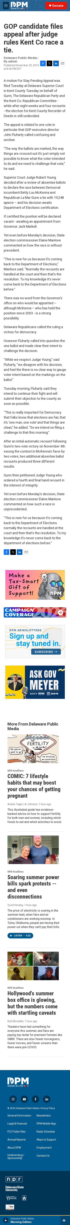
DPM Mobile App (46, 1123)
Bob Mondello (15, 1021)
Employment (44, 1147)
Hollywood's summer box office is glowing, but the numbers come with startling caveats (32, 1003)
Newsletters (44, 1115)
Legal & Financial (17, 1123)
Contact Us (43, 1155)
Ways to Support (46, 1139)
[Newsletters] (35, 641)
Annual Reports (16, 1139)
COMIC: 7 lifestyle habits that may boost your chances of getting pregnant (33, 786)
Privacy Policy (48, 1108)
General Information (19, 1115)
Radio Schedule (46, 1131)
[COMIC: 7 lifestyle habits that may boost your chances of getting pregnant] (33, 748)
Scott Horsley (15, 905)
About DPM (14, 1147)
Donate (57, 5)
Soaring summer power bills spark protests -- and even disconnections (33, 887)
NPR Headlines (15, 770)
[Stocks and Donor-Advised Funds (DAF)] (35, 585)
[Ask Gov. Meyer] (35, 682)
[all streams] (65, 1220)
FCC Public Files (16, 1131)
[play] (5, 1220)
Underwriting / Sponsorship (15, 1157)
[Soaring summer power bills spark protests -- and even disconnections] (33, 849)
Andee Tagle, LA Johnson (22, 804)
